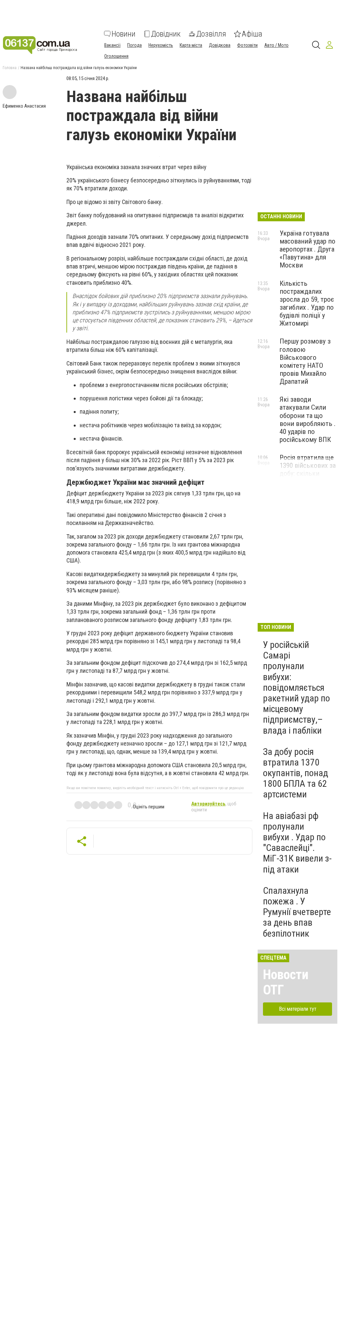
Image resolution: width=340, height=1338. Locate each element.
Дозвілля (211, 34)
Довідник (166, 34)
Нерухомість (160, 45)
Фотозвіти (247, 45)
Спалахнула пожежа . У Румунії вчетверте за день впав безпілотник (297, 912)
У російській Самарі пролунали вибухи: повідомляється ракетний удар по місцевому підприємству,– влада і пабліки (296, 687)
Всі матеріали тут (297, 1009)
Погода (134, 45)
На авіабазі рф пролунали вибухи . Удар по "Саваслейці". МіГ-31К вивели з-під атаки (297, 842)
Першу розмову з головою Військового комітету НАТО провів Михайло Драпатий (305, 361)
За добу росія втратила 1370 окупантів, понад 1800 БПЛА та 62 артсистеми (295, 773)
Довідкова (219, 45)
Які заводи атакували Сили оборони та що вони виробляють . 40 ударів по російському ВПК (308, 419)
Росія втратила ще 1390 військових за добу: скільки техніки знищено (308, 469)
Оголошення (116, 56)
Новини (123, 34)
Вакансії (112, 45)
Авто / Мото (276, 45)
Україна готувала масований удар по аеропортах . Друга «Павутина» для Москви (307, 249)
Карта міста (191, 45)
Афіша (252, 34)
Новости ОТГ (285, 982)
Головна (10, 67)
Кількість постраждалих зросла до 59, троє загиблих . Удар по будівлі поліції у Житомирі (307, 303)
